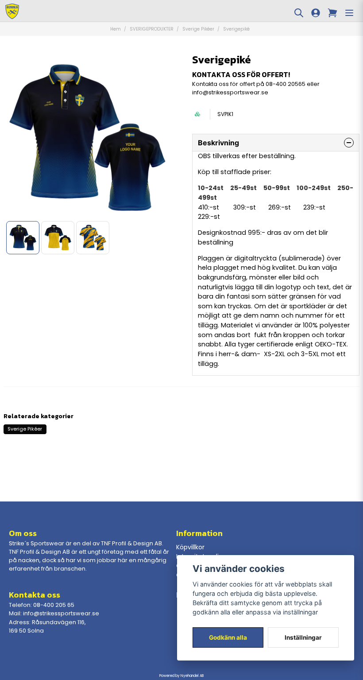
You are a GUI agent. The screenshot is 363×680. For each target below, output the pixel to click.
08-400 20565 (285, 84)
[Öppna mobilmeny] (349, 13)
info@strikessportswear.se (230, 92)
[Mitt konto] (315, 13)
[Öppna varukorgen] (332, 13)
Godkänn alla (228, 637)
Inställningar (303, 637)
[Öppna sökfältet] (298, 13)
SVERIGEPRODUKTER (152, 29)
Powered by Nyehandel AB (181, 675)
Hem (115, 29)
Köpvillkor (190, 547)
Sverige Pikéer (198, 29)
